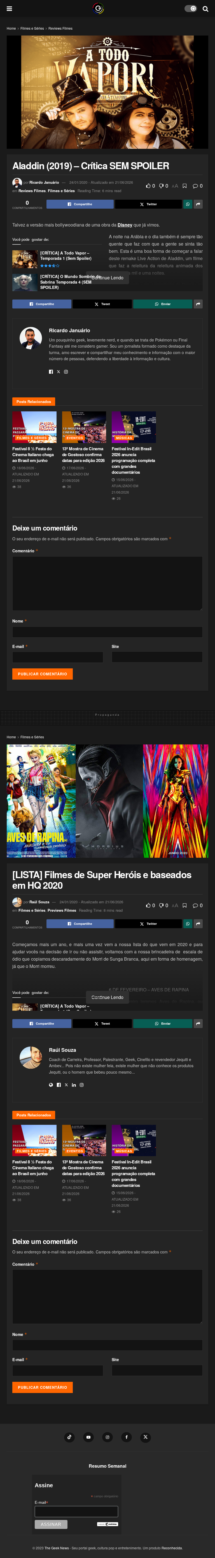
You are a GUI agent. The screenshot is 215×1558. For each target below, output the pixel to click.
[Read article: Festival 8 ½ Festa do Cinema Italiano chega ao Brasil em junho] (34, 427)
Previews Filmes (62, 910)
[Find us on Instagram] (107, 1437)
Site (115, 646)
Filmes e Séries (32, 28)
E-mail (20, 646)
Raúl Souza (39, 901)
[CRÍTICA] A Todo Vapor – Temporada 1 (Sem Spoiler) (66, 255)
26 (118, 498)
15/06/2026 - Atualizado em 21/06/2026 (125, 485)
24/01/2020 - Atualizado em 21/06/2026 (101, 182)
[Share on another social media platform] (198, 204)
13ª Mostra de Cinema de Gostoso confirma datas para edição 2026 (83, 454)
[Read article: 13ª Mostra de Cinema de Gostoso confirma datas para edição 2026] (84, 427)
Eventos (75, 438)
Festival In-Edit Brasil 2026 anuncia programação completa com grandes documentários (133, 460)
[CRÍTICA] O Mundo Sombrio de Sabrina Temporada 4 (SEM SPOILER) (70, 282)
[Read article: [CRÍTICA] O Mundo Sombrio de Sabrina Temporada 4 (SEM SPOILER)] (25, 283)
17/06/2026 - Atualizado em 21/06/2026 (75, 474)
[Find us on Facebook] (126, 1437)
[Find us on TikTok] (69, 1437)
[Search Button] (205, 8)
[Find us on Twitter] (145, 1438)
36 (68, 486)
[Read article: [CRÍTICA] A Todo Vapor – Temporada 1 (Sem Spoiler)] (25, 259)
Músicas (124, 438)
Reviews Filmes (60, 28)
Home (11, 28)
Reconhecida (172, 1547)
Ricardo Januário (44, 182)
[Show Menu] (9, 8)
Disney (125, 224)
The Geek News (57, 1547)
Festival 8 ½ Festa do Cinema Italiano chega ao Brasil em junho (33, 454)
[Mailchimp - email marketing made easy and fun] (107, 1524)
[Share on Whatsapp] (187, 204)
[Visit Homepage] (98, 8)
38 (19, 486)
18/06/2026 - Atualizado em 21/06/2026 (25, 474)
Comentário (25, 550)
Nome (19, 621)
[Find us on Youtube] (88, 1437)
